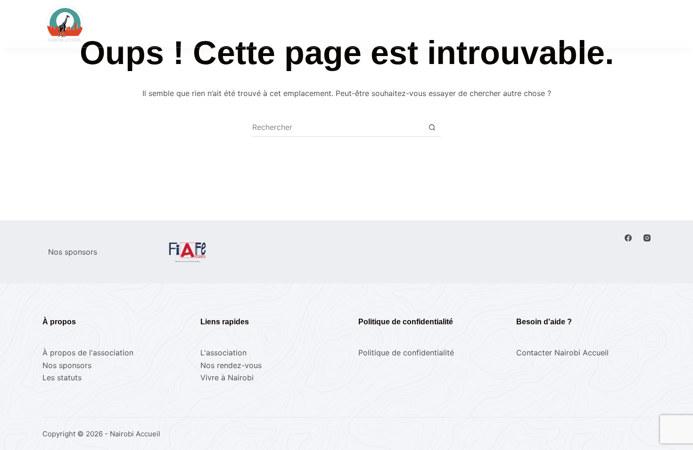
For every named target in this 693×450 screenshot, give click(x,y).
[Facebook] (628, 237)
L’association (374, 23)
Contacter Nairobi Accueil (562, 352)
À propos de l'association (87, 352)
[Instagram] (647, 237)
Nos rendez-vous (302, 23)
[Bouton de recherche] (432, 127)
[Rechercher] (538, 23)
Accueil (238, 23)
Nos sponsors (66, 365)
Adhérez (630, 23)
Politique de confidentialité (406, 352)
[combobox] (337, 127)
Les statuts (62, 377)
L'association (223, 352)
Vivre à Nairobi (444, 23)
